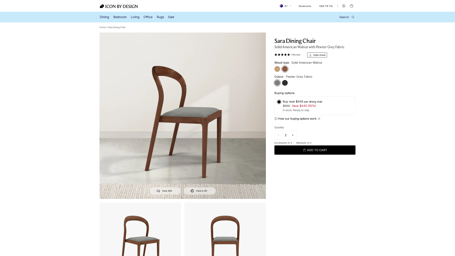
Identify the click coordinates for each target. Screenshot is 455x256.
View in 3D (201, 191)
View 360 (167, 191)
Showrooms (305, 6)
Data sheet (320, 55)
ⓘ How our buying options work (295, 118)
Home (103, 27)
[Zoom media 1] (183, 116)
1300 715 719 (326, 6)
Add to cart (317, 150)
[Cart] (351, 6)
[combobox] (285, 5)
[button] (288, 54)
